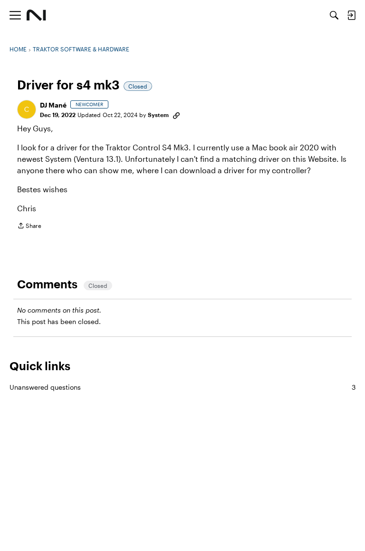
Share (29, 226)
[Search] (334, 15)
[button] (26, 109)
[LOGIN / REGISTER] (351, 15)
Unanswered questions (182, 387)
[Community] (36, 15)
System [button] (158, 114)
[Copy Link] (176, 114)
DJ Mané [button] (53, 105)
